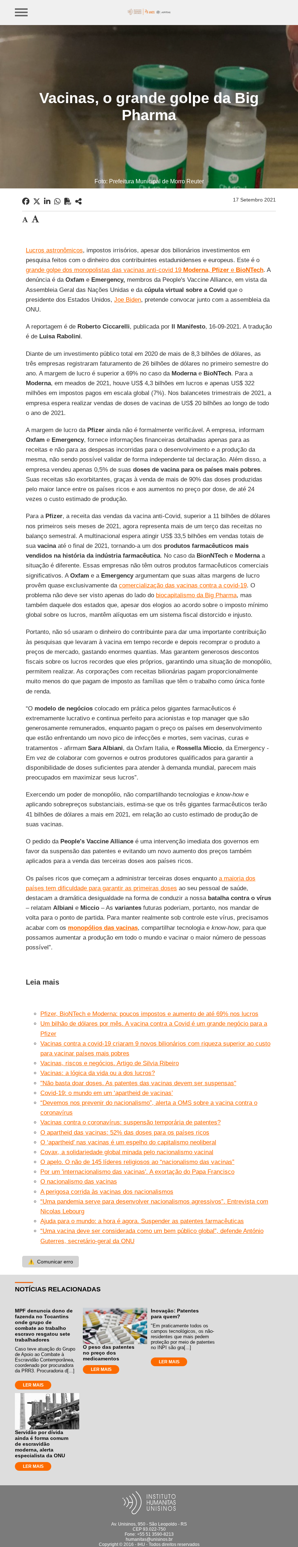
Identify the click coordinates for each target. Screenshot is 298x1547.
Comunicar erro (50, 1262)
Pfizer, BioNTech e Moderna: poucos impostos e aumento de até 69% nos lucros (149, 1013)
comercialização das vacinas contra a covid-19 (183, 585)
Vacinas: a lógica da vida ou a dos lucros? (97, 1073)
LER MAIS (33, 1385)
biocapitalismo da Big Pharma (196, 595)
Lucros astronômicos (54, 250)
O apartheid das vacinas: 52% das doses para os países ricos (124, 1132)
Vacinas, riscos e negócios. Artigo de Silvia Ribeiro (109, 1063)
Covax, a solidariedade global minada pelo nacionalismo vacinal (126, 1152)
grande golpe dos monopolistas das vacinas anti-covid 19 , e (144, 269)
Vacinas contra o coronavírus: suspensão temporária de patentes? (130, 1122)
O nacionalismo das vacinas (78, 1181)
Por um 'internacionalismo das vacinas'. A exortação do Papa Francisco (137, 1171)
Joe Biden (127, 299)
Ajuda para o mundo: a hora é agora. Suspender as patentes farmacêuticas (142, 1221)
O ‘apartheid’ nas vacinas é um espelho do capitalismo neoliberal (128, 1142)
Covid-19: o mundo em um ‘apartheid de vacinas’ (106, 1093)
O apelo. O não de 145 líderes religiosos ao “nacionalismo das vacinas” (137, 1162)
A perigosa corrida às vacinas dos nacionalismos (106, 1191)
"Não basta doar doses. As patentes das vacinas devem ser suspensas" (138, 1083)
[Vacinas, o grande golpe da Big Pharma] (78, 201)
